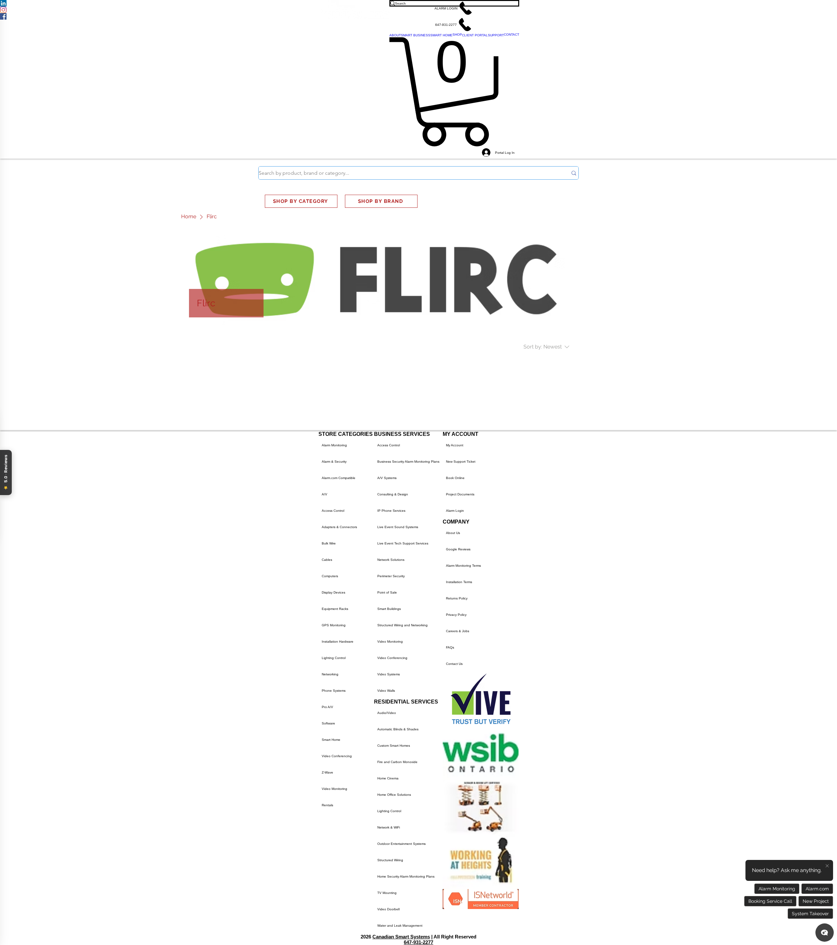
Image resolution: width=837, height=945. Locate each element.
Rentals (327, 805)
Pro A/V (327, 707)
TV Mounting (387, 893)
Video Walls (386, 690)
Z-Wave (327, 772)
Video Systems (388, 674)
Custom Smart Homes (393, 745)
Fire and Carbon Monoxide (397, 762)
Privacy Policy (456, 614)
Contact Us (454, 664)
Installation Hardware (337, 641)
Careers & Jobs (457, 631)
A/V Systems (387, 478)
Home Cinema (388, 778)
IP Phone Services (391, 510)
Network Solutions (390, 560)
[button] (454, 8)
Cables (327, 560)
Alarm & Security (334, 461)
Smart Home (331, 739)
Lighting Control (334, 658)
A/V (324, 494)
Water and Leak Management (399, 925)
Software (328, 723)
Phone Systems (334, 690)
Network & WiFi (388, 827)
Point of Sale (387, 592)
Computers (330, 576)
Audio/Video (386, 713)
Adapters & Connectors (339, 527)
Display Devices (333, 592)
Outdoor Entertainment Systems (401, 844)
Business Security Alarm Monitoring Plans (408, 461)
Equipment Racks (335, 609)
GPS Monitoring (334, 625)
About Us (453, 533)
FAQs (450, 647)
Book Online (455, 478)
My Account (454, 445)
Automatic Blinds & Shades (397, 729)
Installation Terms (459, 582)
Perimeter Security (391, 576)
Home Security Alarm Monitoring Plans (406, 876)
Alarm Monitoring (334, 445)
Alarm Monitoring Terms (463, 565)
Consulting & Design (392, 494)
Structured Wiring (390, 860)
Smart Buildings (389, 609)
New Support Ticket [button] (460, 461)
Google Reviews (458, 549)
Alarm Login (455, 510)
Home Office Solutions (394, 794)
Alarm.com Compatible (338, 478)
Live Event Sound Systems (397, 527)
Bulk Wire (329, 543)
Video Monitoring (334, 789)
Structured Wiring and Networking (402, 625)
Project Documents (460, 494)
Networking (330, 674)
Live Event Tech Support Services (402, 543)
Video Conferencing (337, 756)
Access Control (333, 510)
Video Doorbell (388, 909)
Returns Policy (457, 598)
